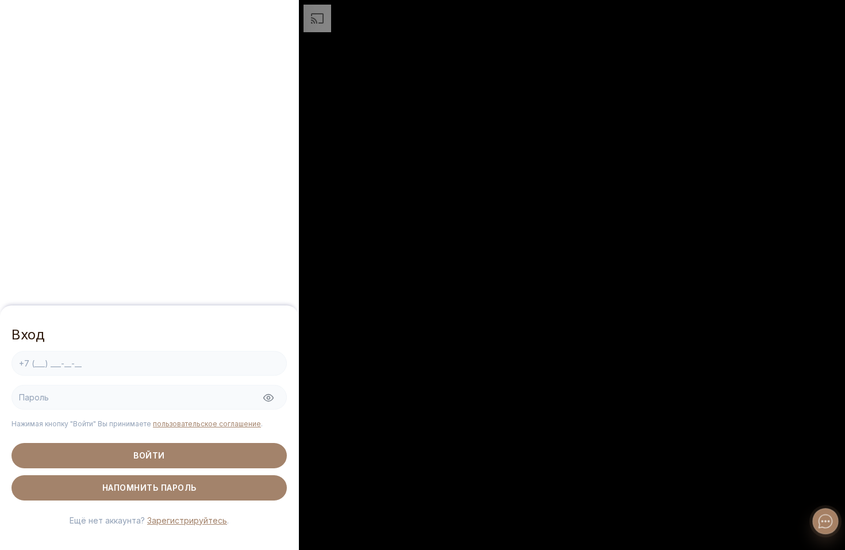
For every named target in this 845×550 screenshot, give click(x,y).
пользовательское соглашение (207, 423)
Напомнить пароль (149, 487)
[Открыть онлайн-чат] (825, 521)
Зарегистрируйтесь (187, 520)
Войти (149, 455)
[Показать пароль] (268, 398)
